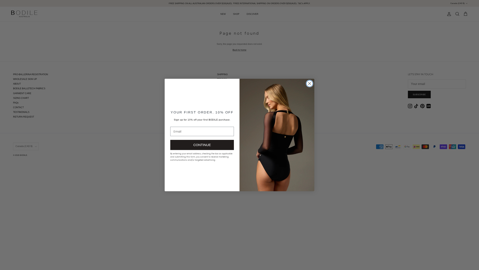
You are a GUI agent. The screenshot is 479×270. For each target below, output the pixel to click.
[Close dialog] (309, 83)
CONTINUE (202, 145)
